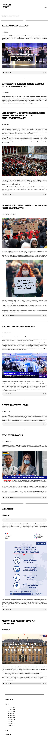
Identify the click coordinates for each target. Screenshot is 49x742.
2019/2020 (11, 719)
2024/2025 (11, 725)
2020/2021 (11, 721)
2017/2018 (11, 715)
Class (6, 730)
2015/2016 (11, 711)
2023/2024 (11, 723)
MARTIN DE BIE (7, 5)
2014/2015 (11, 709)
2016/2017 (11, 713)
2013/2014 (11, 707)
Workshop (8, 734)
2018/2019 (11, 717)
